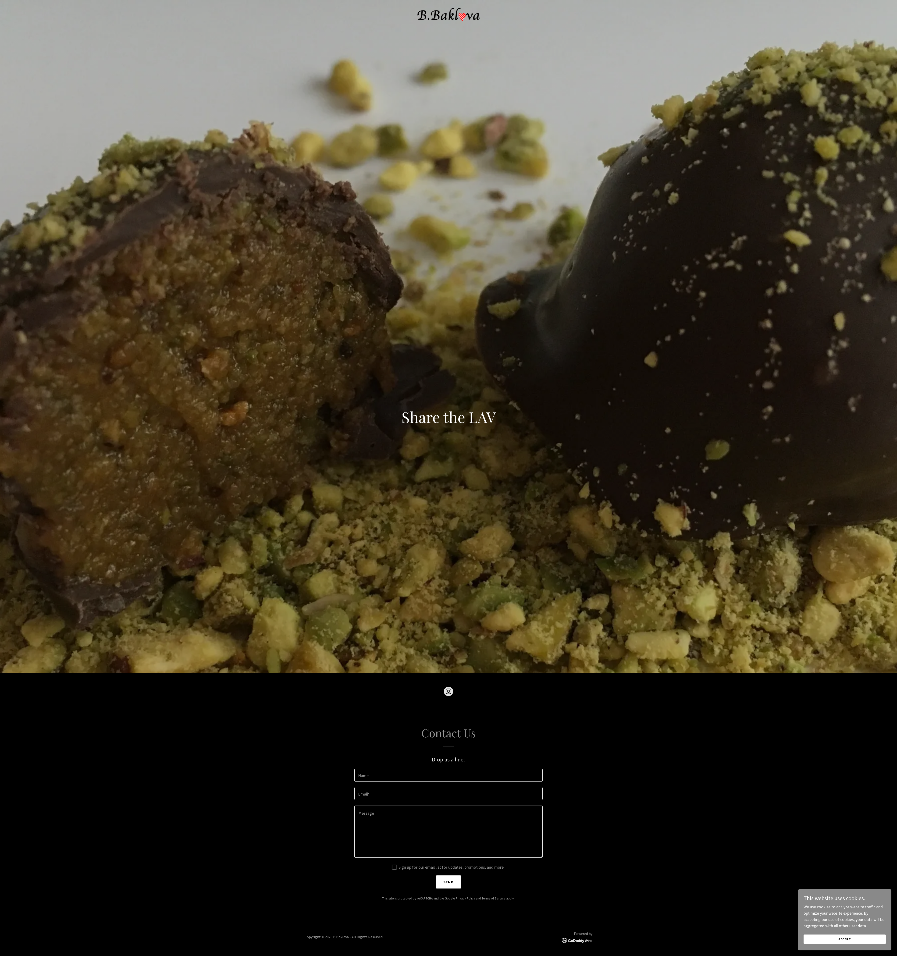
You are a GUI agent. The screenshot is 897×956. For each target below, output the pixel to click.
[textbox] (448, 775)
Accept (844, 939)
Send (448, 882)
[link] (448, 14)
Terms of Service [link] (493, 898)
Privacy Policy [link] (465, 898)
